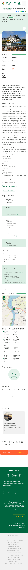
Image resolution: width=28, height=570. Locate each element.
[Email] (25, 11)
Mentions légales (20, 523)
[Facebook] (16, 11)
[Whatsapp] (21, 11)
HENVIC (9, 8)
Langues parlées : (7, 397)
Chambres (14, 57)
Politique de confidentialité (17, 525)
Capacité (4, 57)
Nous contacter (19, 516)
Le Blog (5, 480)
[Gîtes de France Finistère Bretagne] (12, 3)
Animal (13, 65)
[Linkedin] (23, 11)
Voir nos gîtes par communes (12, 492)
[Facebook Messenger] (18, 11)
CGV (23, 529)
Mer (3, 73)
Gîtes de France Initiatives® (11, 481)
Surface (4, 65)
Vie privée (22, 527)
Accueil (4, 8)
